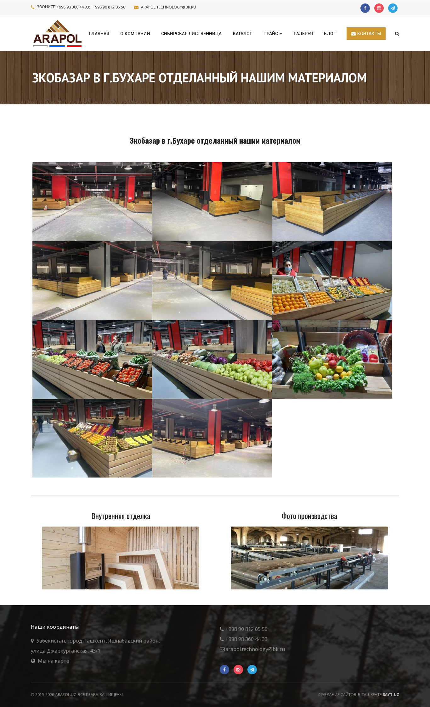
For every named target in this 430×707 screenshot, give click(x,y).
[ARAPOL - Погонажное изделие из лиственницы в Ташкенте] (58, 33)
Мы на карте (53, 660)
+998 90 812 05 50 (109, 7)
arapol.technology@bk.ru (168, 7)
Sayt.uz (391, 694)
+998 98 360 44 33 (73, 7)
